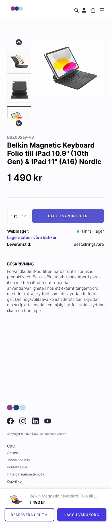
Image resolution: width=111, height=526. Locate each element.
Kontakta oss (17, 467)
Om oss (12, 453)
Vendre (61, 434)
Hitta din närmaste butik (26, 474)
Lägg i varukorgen (68, 216)
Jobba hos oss (18, 460)
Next (19, 123)
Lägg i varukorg (81, 515)
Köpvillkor (15, 481)
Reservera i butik (29, 515)
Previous (19, 42)
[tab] (19, 61)
